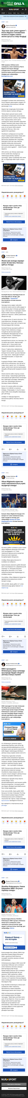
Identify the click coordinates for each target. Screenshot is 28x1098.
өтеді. (10, 106)
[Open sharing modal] (18, 449)
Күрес (7, 472)
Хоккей (22, 13)
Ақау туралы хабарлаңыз (14, 1084)
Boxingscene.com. (7, 76)
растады (4, 805)
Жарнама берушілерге (14, 1088)
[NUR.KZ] (14, 9)
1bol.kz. (11, 928)
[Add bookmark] (25, 449)
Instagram (15, 239)
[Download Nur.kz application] (14, 3)
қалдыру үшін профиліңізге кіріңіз (13, 216)
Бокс (18, 13)
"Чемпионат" (13, 298)
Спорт (3, 13)
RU (23, 9)
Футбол (10, 13)
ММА (14, 13)
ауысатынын (5, 800)
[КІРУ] (25, 9)
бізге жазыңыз (19, 185)
